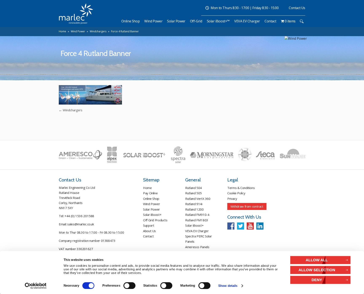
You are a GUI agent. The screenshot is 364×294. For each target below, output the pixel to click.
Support (148, 225)
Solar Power (151, 209)
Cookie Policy (236, 193)
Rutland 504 (193, 188)
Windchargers (98, 31)
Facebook (230, 226)
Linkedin (260, 226)
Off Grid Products (155, 220)
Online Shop (151, 198)
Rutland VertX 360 (197, 198)
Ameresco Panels (197, 247)
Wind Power (78, 31)
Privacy (232, 198)
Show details (227, 286)
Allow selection (316, 270)
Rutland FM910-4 (197, 214)
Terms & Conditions (241, 188)
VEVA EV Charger (197, 231)
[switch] (129, 285)
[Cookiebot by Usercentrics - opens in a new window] (35, 286)
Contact (148, 236)
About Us (149, 231)
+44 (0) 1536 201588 (79, 216)
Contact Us (297, 7)
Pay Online (150, 193)
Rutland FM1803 (196, 220)
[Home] (117, 21)
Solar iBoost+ (152, 214)
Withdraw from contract (246, 206)
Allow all (317, 260)
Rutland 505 (193, 193)
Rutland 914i (193, 204)
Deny (317, 280)
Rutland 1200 (194, 209)
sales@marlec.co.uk (80, 224)
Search (301, 21)
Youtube (250, 226)
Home (62, 31)
